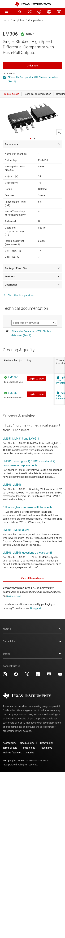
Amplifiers (18, 20)
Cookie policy (27, 743)
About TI (7, 629)
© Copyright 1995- (15, 760)
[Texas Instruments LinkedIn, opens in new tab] (38, 675)
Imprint (30, 752)
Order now (32, 65)
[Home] (32, 4)
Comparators (35, 20)
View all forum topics (32, 578)
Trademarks (45, 747)
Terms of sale (10, 747)
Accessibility (9, 743)
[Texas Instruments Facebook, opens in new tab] (16, 675)
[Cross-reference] (29, 11)
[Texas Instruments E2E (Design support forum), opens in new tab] (49, 675)
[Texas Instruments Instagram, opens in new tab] (5, 675)
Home (6, 20)
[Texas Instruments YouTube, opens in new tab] (60, 675)
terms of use (13, 596)
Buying (6, 653)
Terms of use (28, 747)
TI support (35, 608)
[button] (6, 11)
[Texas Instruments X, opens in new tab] (27, 675)
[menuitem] (20, 11)
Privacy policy (46, 743)
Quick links (9, 641)
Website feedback (12, 752)
